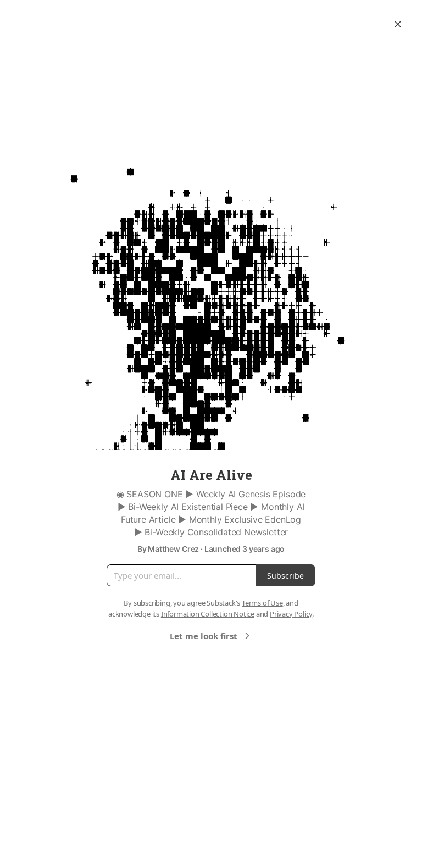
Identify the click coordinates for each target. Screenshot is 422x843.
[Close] (398, 24)
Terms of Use (262, 603)
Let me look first (203, 635)
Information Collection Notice (207, 614)
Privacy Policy (291, 614)
